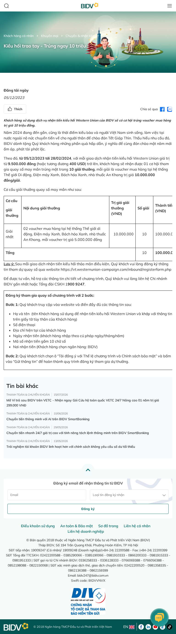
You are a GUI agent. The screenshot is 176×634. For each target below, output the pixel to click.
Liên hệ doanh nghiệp (86, 531)
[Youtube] (155, 626)
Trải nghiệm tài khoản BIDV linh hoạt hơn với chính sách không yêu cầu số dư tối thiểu (70, 447)
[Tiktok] (169, 626)
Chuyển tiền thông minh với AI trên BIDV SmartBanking (48, 419)
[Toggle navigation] (169, 5)
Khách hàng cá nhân (19, 36)
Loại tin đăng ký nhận (108, 495)
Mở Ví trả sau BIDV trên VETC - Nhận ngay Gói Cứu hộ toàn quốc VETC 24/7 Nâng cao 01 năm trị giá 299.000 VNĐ (82, 402)
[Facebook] (141, 626)
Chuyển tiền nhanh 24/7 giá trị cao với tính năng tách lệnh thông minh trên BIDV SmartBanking (77, 433)
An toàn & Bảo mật (76, 526)
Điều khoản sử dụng (38, 526)
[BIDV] (16, 627)
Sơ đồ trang (108, 526)
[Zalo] (162, 626)
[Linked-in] (148, 626)
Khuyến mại (49, 36)
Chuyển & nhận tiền (80, 36)
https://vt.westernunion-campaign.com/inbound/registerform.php (116, 269)
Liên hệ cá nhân (137, 526)
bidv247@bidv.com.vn (92, 575)
